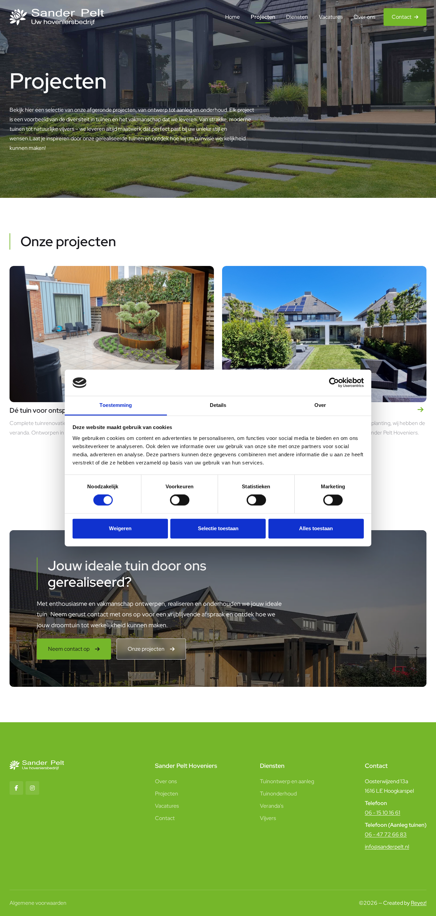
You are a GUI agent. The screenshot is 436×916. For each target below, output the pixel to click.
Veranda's (271, 805)
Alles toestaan (316, 528)
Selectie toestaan (218, 528)
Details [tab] (218, 405)
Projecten (263, 16)
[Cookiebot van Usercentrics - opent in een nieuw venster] (334, 383)
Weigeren (120, 528)
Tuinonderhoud (278, 793)
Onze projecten (146, 648)
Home (232, 16)
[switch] (179, 500)
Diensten (297, 16)
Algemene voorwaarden (38, 902)
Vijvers (268, 818)
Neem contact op (69, 648)
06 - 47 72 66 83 (386, 834)
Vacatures (331, 16)
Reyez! (418, 902)
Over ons (364, 16)
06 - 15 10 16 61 (382, 812)
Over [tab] (320, 405)
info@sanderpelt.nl (387, 846)
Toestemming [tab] (115, 405)
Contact (401, 16)
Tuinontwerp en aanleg (287, 781)
